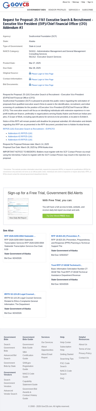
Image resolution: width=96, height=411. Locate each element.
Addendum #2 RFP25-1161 (20, 136)
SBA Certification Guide (28, 355)
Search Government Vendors (9, 383)
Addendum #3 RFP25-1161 (20, 140)
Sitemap (75, 2)
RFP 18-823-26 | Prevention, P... (65, 236)
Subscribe (87, 10)
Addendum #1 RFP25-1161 (20, 133)
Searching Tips (67, 359)
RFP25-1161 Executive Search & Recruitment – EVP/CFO (29, 129)
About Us (66, 2)
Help (83, 2)
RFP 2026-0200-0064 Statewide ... (20, 236)
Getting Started (66, 354)
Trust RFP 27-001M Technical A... (66, 265)
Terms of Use (84, 349)
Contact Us (84, 358)
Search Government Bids (9, 347)
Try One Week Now (58, 216)
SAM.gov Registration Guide (28, 366)
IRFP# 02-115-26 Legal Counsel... (19, 294)
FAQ (62, 378)
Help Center (65, 342)
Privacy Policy (85, 353)
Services (74, 10)
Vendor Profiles (57, 10)
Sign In (90, 2)
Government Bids (36, 10)
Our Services (47, 342)
